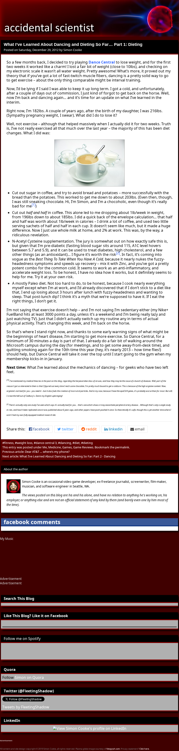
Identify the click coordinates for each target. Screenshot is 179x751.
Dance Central (102, 62)
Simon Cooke (72, 50)
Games (67, 447)
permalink (122, 447)
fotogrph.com (113, 748)
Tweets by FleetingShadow (25, 707)
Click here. (144, 748)
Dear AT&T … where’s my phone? (47, 452)
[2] (118, 253)
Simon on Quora (29, 677)
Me (44, 447)
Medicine (54, 447)
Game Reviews (83, 447)
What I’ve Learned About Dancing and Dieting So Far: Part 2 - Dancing (67, 456)
